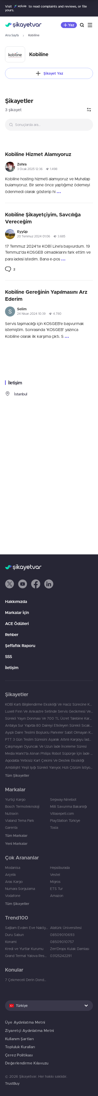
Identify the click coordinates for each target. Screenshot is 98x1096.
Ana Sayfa (12, 35)
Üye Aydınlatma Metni (25, 1022)
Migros (55, 882)
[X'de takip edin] (9, 583)
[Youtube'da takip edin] (22, 583)
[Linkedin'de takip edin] (48, 583)
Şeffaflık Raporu (20, 645)
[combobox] (49, 125)
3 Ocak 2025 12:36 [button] (29, 169)
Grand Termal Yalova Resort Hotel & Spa (26, 956)
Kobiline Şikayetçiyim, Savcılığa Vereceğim (43, 218)
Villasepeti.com (62, 814)
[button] (10, 584)
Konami (11, 942)
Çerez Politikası (19, 1055)
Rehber (11, 634)
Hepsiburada (60, 868)
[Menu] (90, 25)
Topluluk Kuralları (20, 1047)
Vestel (55, 875)
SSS (8, 656)
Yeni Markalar (16, 844)
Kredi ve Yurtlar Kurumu (24, 949)
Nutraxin (11, 814)
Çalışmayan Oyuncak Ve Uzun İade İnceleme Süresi (46, 746)
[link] (10, 269)
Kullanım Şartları (19, 1039)
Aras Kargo (14, 882)
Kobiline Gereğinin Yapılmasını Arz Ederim (46, 295)
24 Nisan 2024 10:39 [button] (31, 313)
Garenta (11, 828)
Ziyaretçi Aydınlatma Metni (29, 1030)
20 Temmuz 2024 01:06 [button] (33, 236)
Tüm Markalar (16, 836)
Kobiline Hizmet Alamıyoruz (38, 154)
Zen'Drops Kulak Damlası (69, 949)
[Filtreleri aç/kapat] (89, 110)
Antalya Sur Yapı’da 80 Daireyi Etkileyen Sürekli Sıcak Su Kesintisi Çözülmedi (49, 725)
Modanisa (12, 868)
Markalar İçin (17, 612)
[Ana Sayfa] (23, 25)
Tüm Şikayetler (17, 775)
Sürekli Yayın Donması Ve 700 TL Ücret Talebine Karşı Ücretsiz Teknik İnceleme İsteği (49, 718)
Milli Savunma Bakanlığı (68, 807)
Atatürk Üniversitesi (66, 928)
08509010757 (62, 942)
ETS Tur (56, 889)
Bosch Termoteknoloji (22, 807)
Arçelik (10, 875)
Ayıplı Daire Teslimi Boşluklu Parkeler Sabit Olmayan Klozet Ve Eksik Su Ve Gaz (49, 732)
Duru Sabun (14, 935)
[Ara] (82, 25)
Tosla (54, 828)
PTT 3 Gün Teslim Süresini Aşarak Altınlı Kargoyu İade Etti (49, 739)
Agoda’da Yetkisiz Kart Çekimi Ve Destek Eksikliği (44, 760)
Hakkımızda (16, 601)
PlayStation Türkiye (65, 821)
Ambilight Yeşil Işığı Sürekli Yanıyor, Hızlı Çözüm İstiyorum (49, 767)
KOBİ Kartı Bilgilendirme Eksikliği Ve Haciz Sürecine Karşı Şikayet (49, 704)
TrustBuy (12, 1083)
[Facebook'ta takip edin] (35, 583)
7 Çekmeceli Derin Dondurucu (26, 980)
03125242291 (61, 956)
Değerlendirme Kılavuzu (26, 1063)
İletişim (11, 667)
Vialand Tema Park (19, 821)
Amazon (56, 896)
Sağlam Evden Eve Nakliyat (26, 928)
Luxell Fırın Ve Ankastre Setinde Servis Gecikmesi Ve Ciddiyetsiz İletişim (49, 711)
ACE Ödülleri (17, 623)
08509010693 (62, 935)
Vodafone (12, 896)
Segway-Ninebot (63, 800)
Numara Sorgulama (20, 889)
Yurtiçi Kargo (15, 800)
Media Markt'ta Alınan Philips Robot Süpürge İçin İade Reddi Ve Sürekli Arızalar (49, 753)
